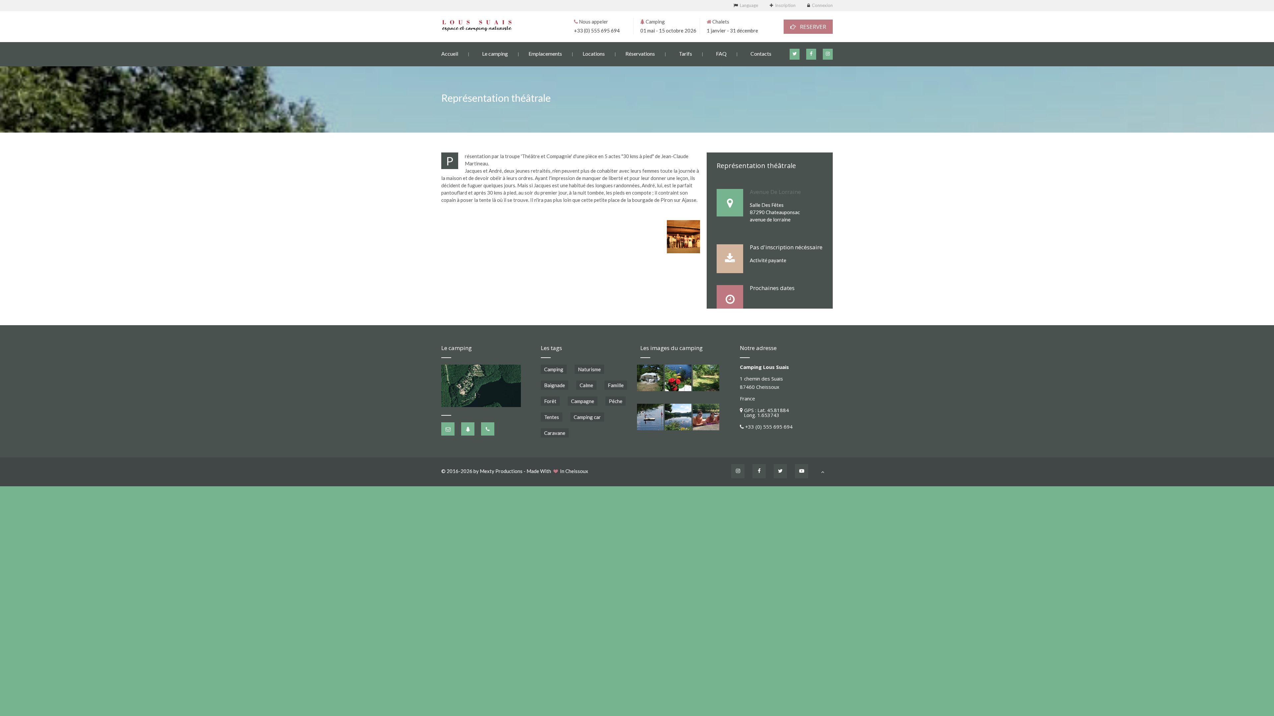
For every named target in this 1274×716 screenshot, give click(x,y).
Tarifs (685, 53)
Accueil (449, 53)
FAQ (721, 53)
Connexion (822, 5)
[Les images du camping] (650, 378)
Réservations (640, 53)
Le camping (495, 53)
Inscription (785, 5)
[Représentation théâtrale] (683, 236)
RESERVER (811, 26)
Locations (594, 53)
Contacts (760, 53)
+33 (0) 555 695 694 (597, 30)
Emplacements (545, 53)
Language (749, 5)
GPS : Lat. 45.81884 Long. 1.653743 (764, 412)
